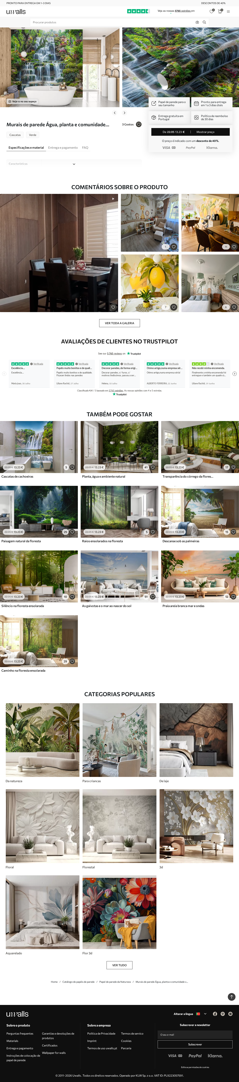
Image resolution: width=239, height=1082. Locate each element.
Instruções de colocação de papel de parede (23, 1058)
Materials (12, 1040)
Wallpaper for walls (54, 1052)
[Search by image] (197, 22)
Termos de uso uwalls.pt (102, 1048)
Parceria (126, 1048)
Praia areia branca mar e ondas (183, 606)
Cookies (126, 1040)
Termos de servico (132, 1033)
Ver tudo (119, 965)
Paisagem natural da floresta (21, 541)
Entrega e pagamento (19, 1048)
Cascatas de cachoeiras (17, 476)
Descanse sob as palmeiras (181, 541)
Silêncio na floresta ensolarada (22, 606)
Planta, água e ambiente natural (103, 476)
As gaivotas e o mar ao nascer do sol (106, 606)
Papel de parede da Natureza (115, 981)
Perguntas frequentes (19, 1033)
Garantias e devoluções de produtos (58, 1036)
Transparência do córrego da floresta (188, 476)
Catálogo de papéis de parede (78, 981)
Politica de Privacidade (101, 1033)
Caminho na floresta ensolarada (23, 670)
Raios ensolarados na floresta (102, 541)
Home (54, 981)
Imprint (92, 1040)
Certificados (49, 1045)
